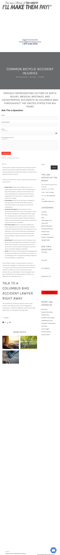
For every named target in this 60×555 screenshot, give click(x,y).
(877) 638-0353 (51, 195)
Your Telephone (45, 268)
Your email (44, 260)
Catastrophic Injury (46, 220)
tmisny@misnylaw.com (30, 42)
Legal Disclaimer (30, 40)
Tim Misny (41, 77)
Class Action (44, 223)
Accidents (33, 77)
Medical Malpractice (46, 226)
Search (43, 164)
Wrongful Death (45, 240)
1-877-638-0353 (30, 44)
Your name (44, 252)
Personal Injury (45, 231)
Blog (42, 217)
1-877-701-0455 (50, 192)
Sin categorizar (45, 234)
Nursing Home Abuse (47, 228)
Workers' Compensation (47, 237)
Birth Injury (44, 214)
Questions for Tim (46, 276)
